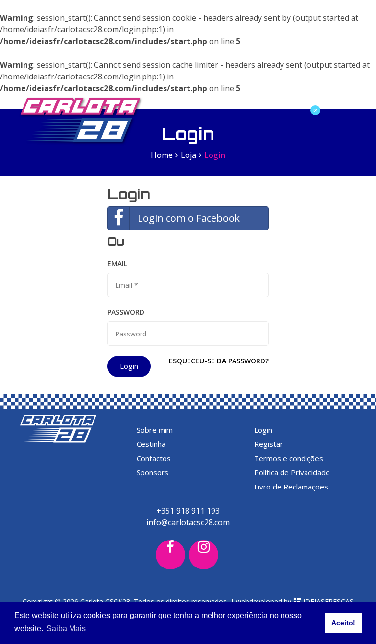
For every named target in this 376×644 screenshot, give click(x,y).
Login (129, 366)
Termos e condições (288, 458)
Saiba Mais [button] (66, 628)
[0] (308, 101)
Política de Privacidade (292, 472)
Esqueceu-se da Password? (219, 360)
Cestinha (151, 444)
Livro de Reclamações (291, 486)
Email (117, 263)
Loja (188, 155)
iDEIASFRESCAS (327, 601)
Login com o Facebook (189, 218)
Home (162, 155)
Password (125, 312)
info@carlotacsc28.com (188, 522)
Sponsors (152, 472)
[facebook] (170, 554)
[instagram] (203, 554)
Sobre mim (155, 430)
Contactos (154, 458)
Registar (268, 444)
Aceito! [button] (343, 623)
